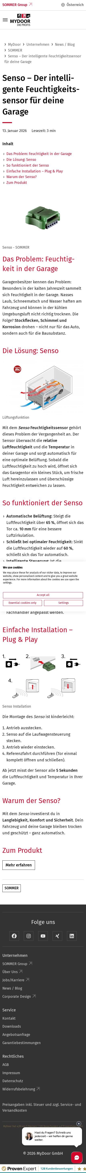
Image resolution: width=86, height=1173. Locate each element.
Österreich (75, 5)
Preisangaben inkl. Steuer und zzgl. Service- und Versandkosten (41, 1107)
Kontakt (9, 1018)
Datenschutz (12, 1081)
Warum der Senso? (21, 177)
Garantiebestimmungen (21, 1043)
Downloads (11, 1026)
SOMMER (15, 50)
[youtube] (43, 936)
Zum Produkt (16, 182)
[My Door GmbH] (20, 19)
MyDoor (14, 44)
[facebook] (14, 936)
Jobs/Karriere (13, 980)
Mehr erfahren (19, 865)
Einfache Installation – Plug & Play (34, 171)
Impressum (11, 1073)
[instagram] (28, 936)
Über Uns (10, 972)
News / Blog (65, 44)
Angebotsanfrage (16, 1034)
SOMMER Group (14, 5)
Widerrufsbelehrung (18, 1089)
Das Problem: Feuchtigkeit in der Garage (39, 154)
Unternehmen (37, 44)
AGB (5, 1065)
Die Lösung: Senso (21, 159)
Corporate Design (16, 996)
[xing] (57, 936)
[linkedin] (72, 936)
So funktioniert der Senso (27, 165)
